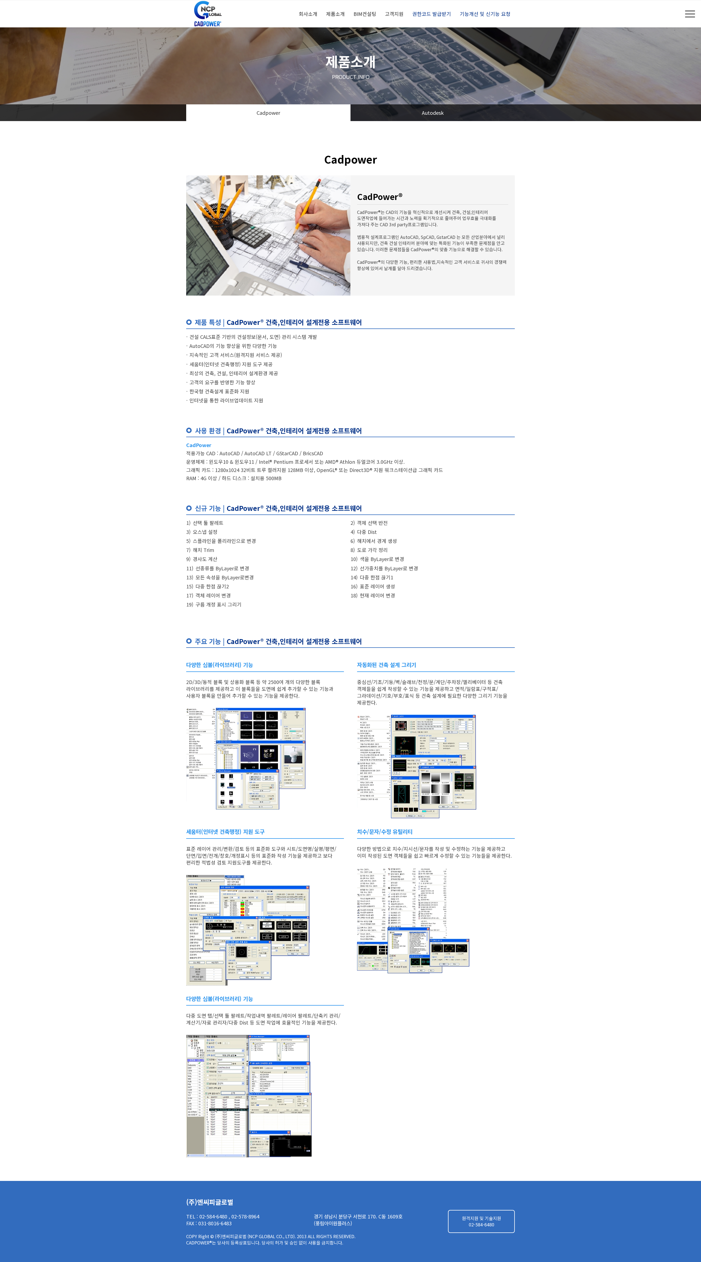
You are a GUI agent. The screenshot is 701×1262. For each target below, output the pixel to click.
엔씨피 (208, 13)
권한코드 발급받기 (431, 13)
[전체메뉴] (690, 14)
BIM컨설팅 (365, 13)
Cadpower (268, 112)
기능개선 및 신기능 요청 (485, 13)
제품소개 (335, 13)
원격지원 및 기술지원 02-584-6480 (481, 1221)
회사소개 (308, 13)
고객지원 (394, 13)
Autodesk (433, 112)
